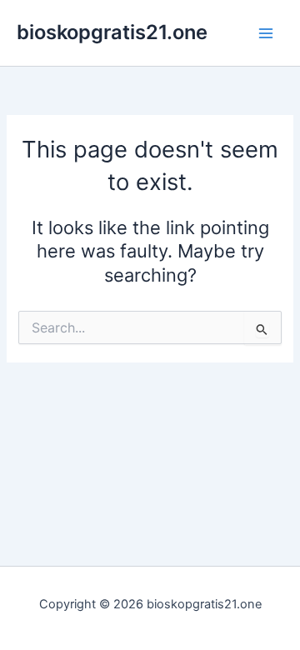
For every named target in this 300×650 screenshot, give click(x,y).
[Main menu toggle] (265, 33)
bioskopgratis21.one (112, 32)
